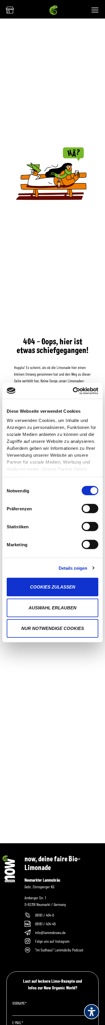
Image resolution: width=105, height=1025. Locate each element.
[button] (96, 11)
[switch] (90, 508)
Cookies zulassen (52, 586)
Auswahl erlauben (52, 607)
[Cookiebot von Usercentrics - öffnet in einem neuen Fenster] (74, 390)
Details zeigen (73, 567)
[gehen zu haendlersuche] (10, 10)
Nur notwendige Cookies (52, 628)
